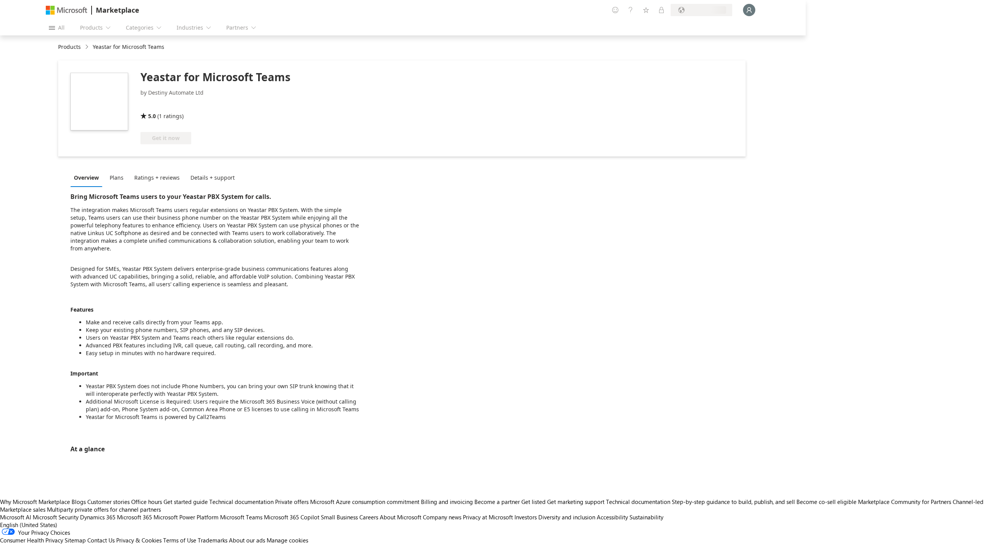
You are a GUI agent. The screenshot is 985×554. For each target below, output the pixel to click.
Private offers (292, 502)
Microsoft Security (55, 517)
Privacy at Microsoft (488, 517)
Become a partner (497, 502)
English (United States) (28, 525)
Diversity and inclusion (566, 517)
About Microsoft (400, 517)
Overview (86, 177)
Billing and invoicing (447, 502)
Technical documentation (241, 502)
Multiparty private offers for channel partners (104, 509)
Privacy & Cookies (139, 540)
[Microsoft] (66, 10)
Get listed (533, 502)
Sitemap (75, 540)
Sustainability (646, 517)
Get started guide (186, 502)
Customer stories (108, 502)
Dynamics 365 (97, 517)
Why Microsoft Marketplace (35, 502)
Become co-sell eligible (826, 502)
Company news (442, 517)
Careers (368, 517)
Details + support (212, 177)
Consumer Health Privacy (31, 540)
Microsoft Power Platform (186, 517)
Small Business (339, 517)
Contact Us (101, 540)
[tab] (88, 177)
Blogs (79, 502)
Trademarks (212, 540)
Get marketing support (575, 502)
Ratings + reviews (157, 177)
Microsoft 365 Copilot (291, 517)
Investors (525, 517)
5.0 (152, 116)
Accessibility (612, 517)
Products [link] (69, 46)
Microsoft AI (15, 517)
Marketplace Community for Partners (904, 502)
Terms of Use (179, 540)
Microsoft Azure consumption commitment (365, 502)
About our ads (247, 540)
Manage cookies (287, 540)
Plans (117, 177)
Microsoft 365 (134, 517)
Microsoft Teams (241, 517)
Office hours (146, 502)
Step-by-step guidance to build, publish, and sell (733, 502)
